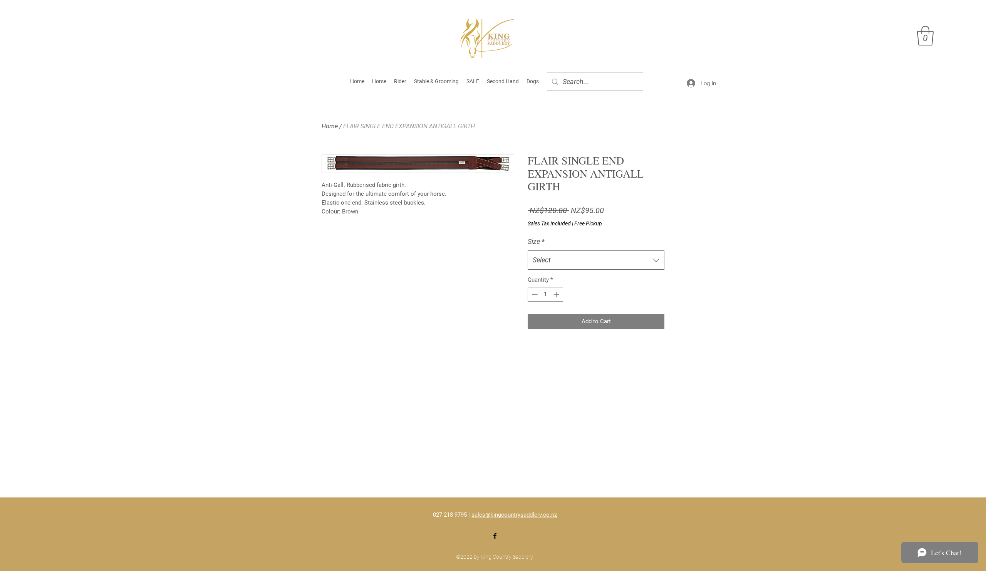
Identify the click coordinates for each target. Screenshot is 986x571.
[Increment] (557, 294)
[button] (925, 35)
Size (536, 241)
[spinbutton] (545, 294)
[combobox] (596, 260)
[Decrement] (534, 294)
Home (330, 126)
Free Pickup (588, 223)
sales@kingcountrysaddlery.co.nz (514, 514)
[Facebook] (495, 536)
